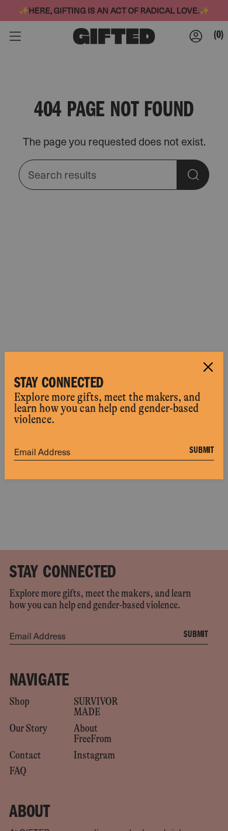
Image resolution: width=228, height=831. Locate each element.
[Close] (208, 367)
